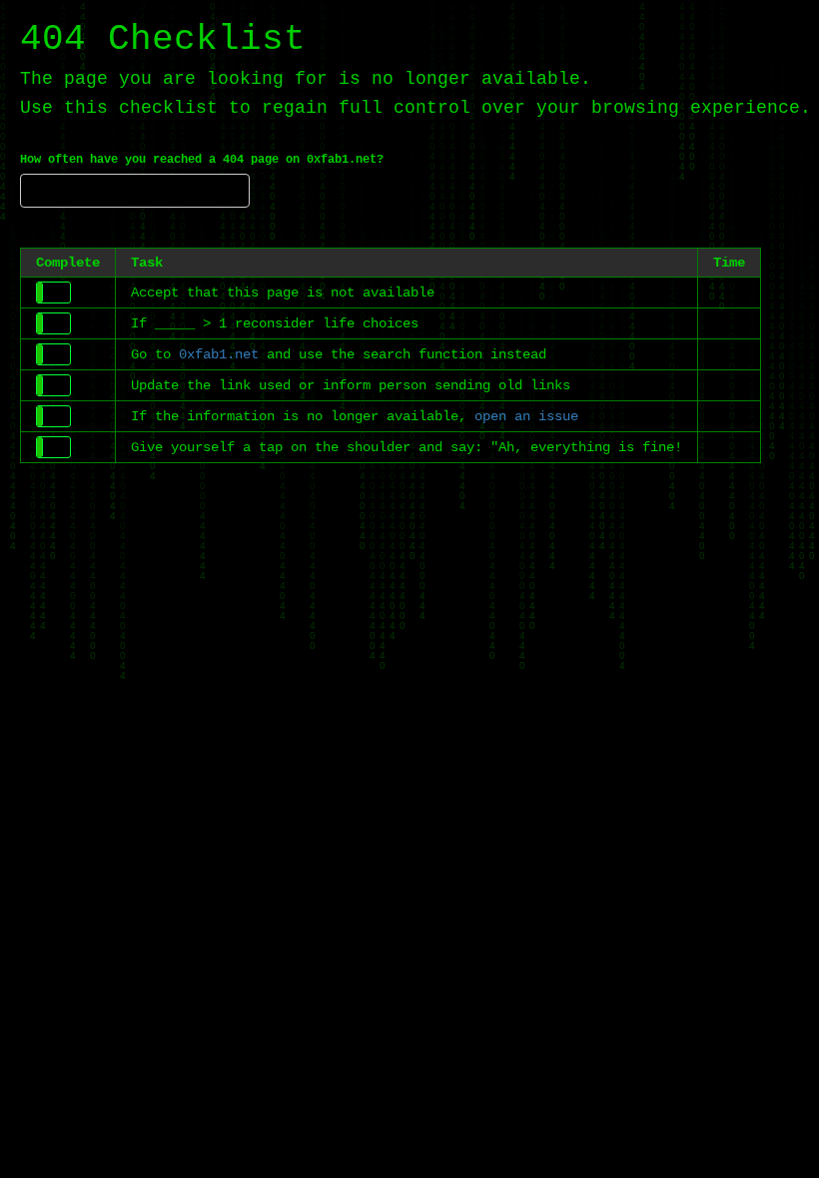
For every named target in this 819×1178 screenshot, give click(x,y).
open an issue (526, 416)
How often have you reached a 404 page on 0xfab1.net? (202, 160)
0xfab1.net (219, 354)
